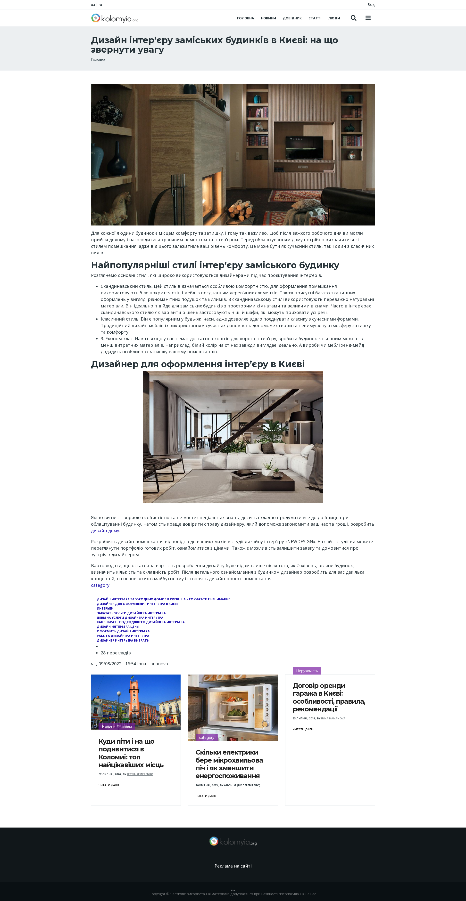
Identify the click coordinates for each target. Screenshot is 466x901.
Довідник (292, 18)
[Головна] (115, 18)
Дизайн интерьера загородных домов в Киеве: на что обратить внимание (163, 599)
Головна (245, 18)
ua (93, 4)
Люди (334, 18)
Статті (314, 18)
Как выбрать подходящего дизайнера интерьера (141, 622)
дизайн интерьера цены (118, 627)
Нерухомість (307, 671)
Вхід (371, 4)
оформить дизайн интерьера (123, 631)
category (100, 585)
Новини (268, 18)
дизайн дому (105, 530)
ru (100, 4)
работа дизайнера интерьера (123, 636)
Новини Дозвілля (117, 726)
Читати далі (108, 785)
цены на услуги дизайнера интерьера (130, 618)
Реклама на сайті (233, 866)
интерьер (105, 608)
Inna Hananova (333, 718)
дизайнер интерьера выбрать (123, 640)
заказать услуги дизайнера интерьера (131, 613)
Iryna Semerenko (140, 774)
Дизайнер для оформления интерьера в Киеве (137, 604)
